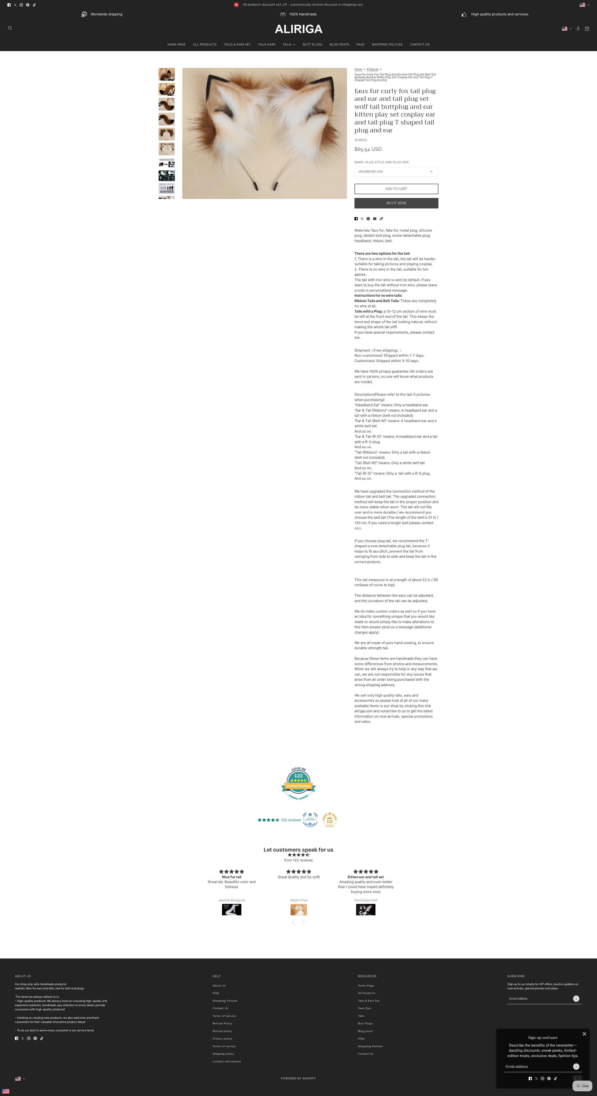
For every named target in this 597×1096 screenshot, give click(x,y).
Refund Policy (222, 1023)
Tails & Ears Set (369, 1000)
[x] (15, 4)
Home (358, 69)
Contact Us (220, 1008)
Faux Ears (364, 1008)
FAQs (216, 993)
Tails (361, 1016)
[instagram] (21, 4)
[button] (381, 218)
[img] (298, 855)
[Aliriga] (298, 29)
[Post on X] (362, 218)
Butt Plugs (365, 1023)
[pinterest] (27, 4)
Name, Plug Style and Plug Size (381, 162)
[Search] (10, 28)
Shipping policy (223, 1053)
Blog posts (365, 1031)
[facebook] (9, 4)
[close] (584, 1034)
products (372, 69)
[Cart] (587, 28)
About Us (219, 985)
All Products (366, 993)
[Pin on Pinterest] (368, 218)
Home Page (366, 985)
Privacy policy (223, 1038)
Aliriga (360, 140)
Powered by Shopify (298, 1078)
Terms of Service (224, 1016)
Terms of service (224, 1046)
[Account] (578, 28)
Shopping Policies (225, 1000)
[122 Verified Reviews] (298, 802)
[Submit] (576, 1066)
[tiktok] (34, 4)
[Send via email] (374, 218)
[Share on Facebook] (356, 218)
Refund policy (222, 1031)
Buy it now (396, 203)
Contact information (227, 1061)
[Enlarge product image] (264, 133)
